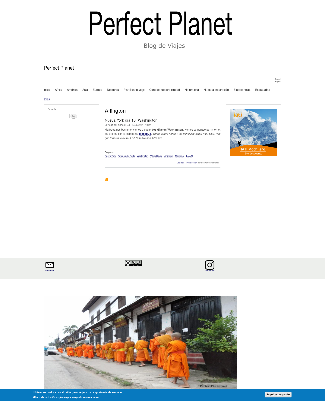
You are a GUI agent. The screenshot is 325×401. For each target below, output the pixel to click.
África (58, 89)
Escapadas (262, 89)
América (72, 89)
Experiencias (242, 89)
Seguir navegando (278, 394)
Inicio (46, 89)
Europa (97, 89)
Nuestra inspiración (216, 89)
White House (156, 155)
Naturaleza (192, 89)
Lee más (180, 162)
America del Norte (126, 155)
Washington (142, 155)
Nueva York (110, 155)
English (277, 81)
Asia (85, 89)
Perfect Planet (59, 67)
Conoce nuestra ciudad (164, 89)
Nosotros (113, 89)
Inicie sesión (191, 162)
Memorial (179, 155)
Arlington (168, 155)
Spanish (278, 79)
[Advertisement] (71, 187)
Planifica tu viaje (134, 89)
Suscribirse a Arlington (106, 179)
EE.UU (189, 155)
